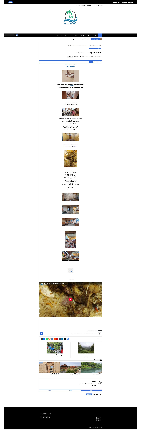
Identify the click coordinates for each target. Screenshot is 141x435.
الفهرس (79, 5)
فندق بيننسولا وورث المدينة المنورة (87, 39)
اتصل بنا (76, 5)
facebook (49, 390)
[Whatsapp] (47, 339)
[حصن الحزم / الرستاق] (70, 367)
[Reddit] (55, 339)
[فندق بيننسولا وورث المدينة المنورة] (101, 39)
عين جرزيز (57, 373)
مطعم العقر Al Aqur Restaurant (73, 45)
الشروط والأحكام (89, 5)
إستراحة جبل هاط (98, 373)
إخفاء (90, 62)
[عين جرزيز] (49, 367)
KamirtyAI (94, 382)
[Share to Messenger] (44, 339)
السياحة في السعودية (96, 39)
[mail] (92, 386)
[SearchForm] (5, 35)
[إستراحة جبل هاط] (91, 367)
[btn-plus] (70, 56)
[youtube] (95, 386)
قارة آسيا (82, 35)
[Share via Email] (42, 339)
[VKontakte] (52, 339)
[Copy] (41, 333)
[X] (65, 339)
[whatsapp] (41, 417)
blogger (91, 390)
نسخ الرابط (99, 334)
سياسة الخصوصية (84, 5)
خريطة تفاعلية (64, 35)
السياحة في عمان (90, 45)
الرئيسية (94, 5)
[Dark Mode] (17, 35)
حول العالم (95, 35)
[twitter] (44, 417)
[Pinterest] (57, 339)
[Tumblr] (60, 339)
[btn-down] (68, 56)
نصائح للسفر (70, 35)
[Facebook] (67, 339)
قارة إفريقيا (89, 35)
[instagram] (94, 386)
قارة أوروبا (77, 35)
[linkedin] (62, 339)
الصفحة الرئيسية (97, 45)
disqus (70, 390)
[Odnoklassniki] (49, 339)
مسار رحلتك (58, 35)
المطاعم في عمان (82, 45)
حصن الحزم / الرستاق (76, 373)
